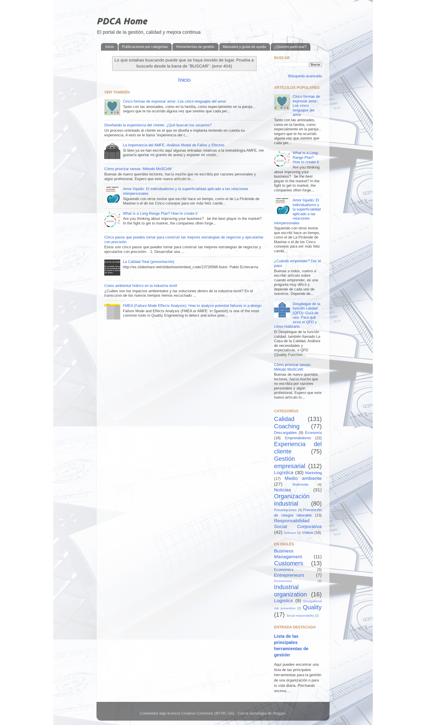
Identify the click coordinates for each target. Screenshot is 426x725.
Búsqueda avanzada (304, 76)
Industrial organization (290, 591)
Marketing (313, 473)
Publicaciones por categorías (145, 47)
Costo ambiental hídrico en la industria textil (140, 286)
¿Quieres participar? (290, 47)
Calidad (284, 418)
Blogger (279, 713)
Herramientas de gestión (195, 47)
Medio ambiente (303, 478)
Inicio (109, 47)
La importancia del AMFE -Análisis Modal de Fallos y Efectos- (174, 145)
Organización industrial (292, 500)
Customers (288, 563)
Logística (283, 472)
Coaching (287, 426)
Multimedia (300, 484)
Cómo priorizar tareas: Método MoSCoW (138, 169)
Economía (313, 433)
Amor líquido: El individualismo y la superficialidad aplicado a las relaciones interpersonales (297, 211)
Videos (307, 532)
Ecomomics (284, 570)
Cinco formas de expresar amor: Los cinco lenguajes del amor (174, 101)
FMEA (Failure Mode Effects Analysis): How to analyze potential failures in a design (192, 306)
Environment (283, 581)
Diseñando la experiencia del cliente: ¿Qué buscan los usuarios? (158, 125)
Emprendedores (298, 438)
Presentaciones (285, 510)
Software (290, 532)
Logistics (283, 600)
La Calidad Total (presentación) (148, 262)
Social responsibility (300, 615)
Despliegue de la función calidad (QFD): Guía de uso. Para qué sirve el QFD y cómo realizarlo (297, 315)
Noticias (282, 489)
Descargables (285, 433)
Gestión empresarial (289, 462)
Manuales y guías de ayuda (244, 47)
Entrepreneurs (289, 575)
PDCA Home (122, 21)
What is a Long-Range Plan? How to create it (160, 213)
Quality (312, 607)
